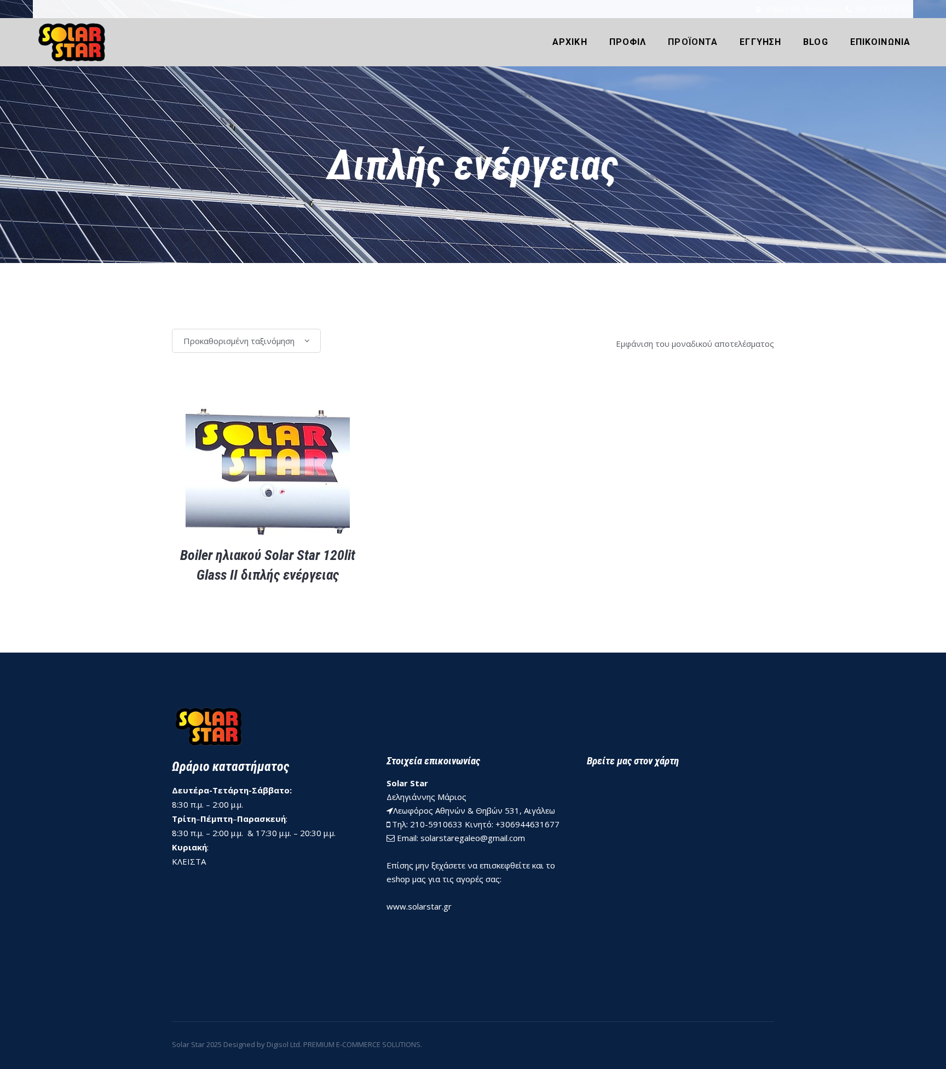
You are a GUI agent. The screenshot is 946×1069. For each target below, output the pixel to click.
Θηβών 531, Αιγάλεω (799, 9)
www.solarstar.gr (419, 906)
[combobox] (246, 341)
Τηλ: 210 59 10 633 (884, 9)
